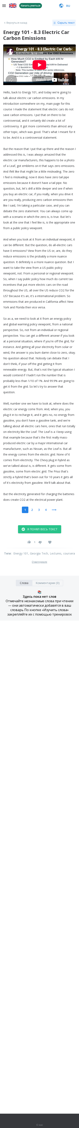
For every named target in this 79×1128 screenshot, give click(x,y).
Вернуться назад (16, 23)
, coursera (68, 553)
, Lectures (54, 553)
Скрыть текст (66, 22)
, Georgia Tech (38, 553)
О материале (39, 562)
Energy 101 (20, 553)
